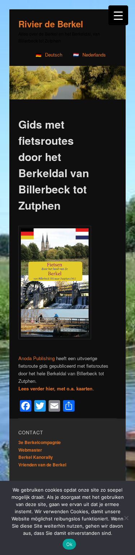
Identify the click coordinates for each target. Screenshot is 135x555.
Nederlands (94, 54)
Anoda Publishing (36, 358)
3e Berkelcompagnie (39, 442)
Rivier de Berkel (50, 24)
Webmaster (30, 450)
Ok (69, 544)
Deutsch (53, 54)
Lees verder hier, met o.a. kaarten (55, 388)
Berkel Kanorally (35, 457)
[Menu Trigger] (118, 15)
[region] (67, 82)
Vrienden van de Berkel (42, 464)
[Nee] (126, 518)
